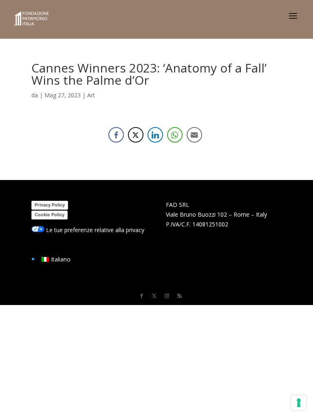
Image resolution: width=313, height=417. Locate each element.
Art (91, 95)
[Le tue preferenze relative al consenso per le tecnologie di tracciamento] (298, 402)
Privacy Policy (50, 205)
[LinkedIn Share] (155, 135)
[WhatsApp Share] (175, 135)
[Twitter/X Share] (135, 135)
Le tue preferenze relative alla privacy (94, 230)
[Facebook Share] (116, 135)
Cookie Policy (49, 214)
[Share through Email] (194, 135)
